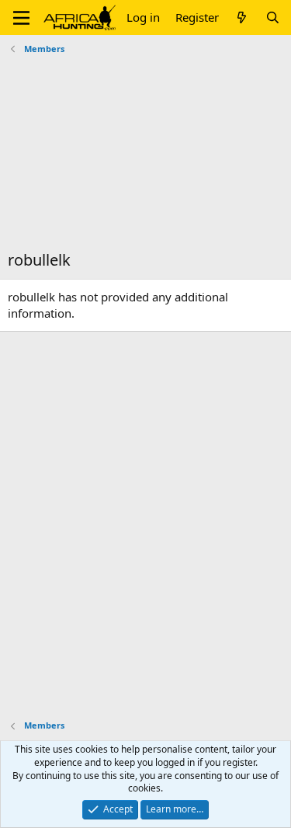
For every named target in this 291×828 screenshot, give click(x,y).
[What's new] (242, 17)
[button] (21, 17)
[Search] (273, 17)
